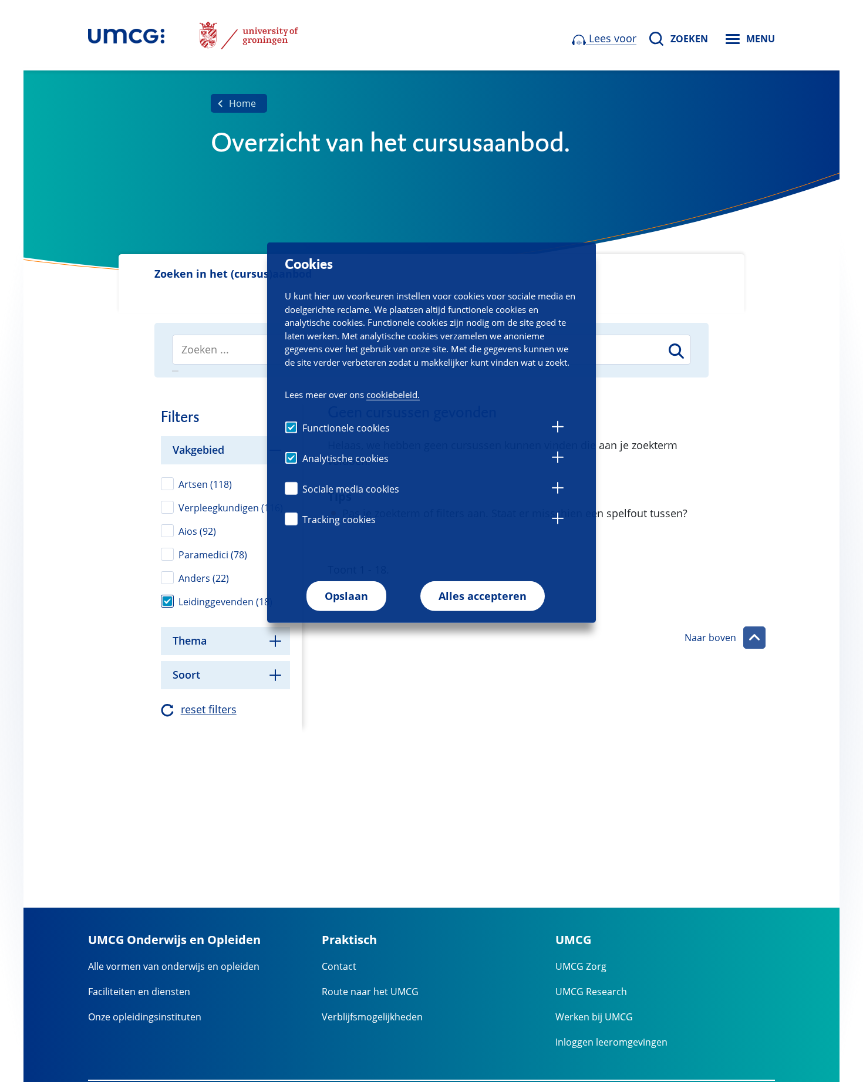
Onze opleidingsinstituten (144, 1016)
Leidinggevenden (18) (225, 601)
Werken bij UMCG (594, 1016)
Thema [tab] (190, 640)
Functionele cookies (346, 428)
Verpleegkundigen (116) (230, 507)
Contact (339, 966)
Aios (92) (197, 531)
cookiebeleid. (393, 394)
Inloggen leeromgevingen (611, 1042)
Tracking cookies (339, 519)
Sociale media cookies (350, 489)
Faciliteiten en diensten (139, 991)
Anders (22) (203, 578)
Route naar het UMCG (370, 991)
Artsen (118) (205, 484)
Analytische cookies (345, 458)
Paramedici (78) (212, 554)
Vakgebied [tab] (198, 450)
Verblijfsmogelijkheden (372, 1016)
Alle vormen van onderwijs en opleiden (173, 966)
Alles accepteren (483, 596)
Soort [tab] (186, 675)
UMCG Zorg (580, 966)
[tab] (557, 428)
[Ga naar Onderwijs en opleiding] (126, 35)
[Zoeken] (675, 351)
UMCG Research (591, 991)
